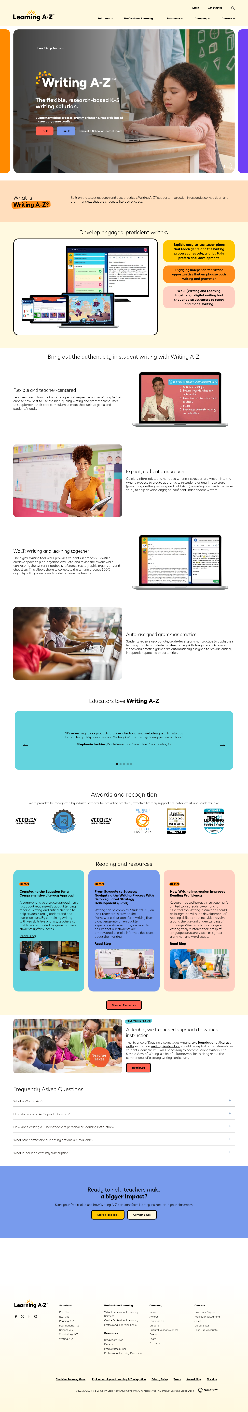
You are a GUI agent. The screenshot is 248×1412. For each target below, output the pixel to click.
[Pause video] (228, 166)
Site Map (212, 1379)
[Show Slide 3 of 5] (124, 764)
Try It (44, 131)
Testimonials (156, 1321)
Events (153, 1334)
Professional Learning (138, 18)
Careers (154, 1325)
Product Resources (115, 1348)
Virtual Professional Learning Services (121, 1313)
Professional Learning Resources (123, 1353)
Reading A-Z (66, 1321)
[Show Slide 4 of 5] (128, 764)
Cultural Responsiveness (163, 1330)
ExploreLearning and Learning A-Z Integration (119, 1379)
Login (195, 7)
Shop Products (54, 48)
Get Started (215, 7)
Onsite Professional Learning (121, 1320)
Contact (227, 18)
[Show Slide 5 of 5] (131, 764)
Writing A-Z (66, 1338)
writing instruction (165, 1046)
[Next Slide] (222, 744)
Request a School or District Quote (100, 131)
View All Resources (124, 1005)
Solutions (104, 18)
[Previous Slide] (25, 744)
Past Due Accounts (206, 1330)
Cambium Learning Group (71, 1379)
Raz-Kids (64, 1316)
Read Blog (28, 936)
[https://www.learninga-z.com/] (33, 1304)
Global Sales (202, 1325)
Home (39, 48)
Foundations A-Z (69, 1325)
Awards (153, 1316)
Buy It (66, 131)
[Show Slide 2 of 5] (120, 764)
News (152, 1312)
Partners (154, 1343)
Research (109, 1344)
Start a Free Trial (107, 1214)
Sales (198, 1321)
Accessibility (193, 1379)
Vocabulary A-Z (68, 1334)
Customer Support (206, 1312)
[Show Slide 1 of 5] (117, 764)
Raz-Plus (64, 1312)
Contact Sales (142, 1214)
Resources (174, 18)
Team (152, 1338)
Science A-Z (66, 1330)
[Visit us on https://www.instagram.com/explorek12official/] (44, 1316)
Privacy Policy (159, 1379)
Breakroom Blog (113, 1339)
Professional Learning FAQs (120, 1324)
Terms (177, 1379)
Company (201, 18)
